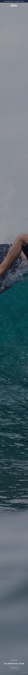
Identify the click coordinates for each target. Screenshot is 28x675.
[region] (14, 339)
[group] (14, 339)
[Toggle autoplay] (26, 673)
